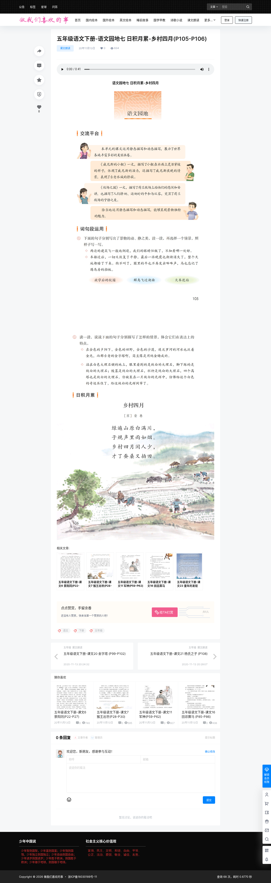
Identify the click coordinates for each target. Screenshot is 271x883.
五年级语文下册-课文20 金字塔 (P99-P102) (95, 654)
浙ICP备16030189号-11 (82, 876)
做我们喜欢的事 (53, 876)
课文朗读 (65, 48)
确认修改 (210, 751)
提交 (209, 800)
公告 (22, 6)
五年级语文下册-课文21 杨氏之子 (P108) (178, 654)
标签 (33, 6)
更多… (208, 20)
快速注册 (243, 20)
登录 (227, 20)
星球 (44, 6)
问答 (55, 6)
